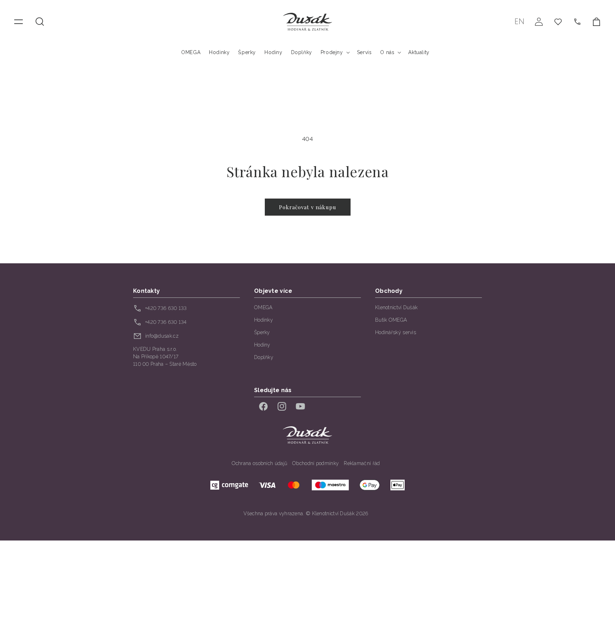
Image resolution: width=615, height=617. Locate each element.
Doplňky (263, 357)
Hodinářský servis (395, 332)
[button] (40, 21)
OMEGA (263, 307)
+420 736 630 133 (166, 308)
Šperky (262, 332)
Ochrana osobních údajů (260, 463)
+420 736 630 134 (166, 322)
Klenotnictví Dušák (396, 307)
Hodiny (262, 345)
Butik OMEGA (391, 320)
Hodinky (263, 320)
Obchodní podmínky (315, 463)
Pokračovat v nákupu (307, 207)
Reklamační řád (362, 463)
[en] (519, 21)
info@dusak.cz (162, 336)
